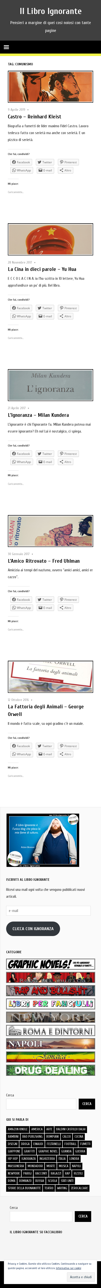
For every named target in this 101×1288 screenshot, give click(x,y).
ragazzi (56, 1173)
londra (74, 1159)
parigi (27, 1173)
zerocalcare (79, 1188)
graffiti (29, 1151)
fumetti (85, 1144)
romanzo (25, 1181)
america (37, 1129)
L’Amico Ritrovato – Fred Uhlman (44, 561)
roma (11, 1181)
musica (63, 1166)
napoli (76, 1166)
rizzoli (78, 1173)
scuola (52, 1181)
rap (67, 1173)
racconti (41, 1173)
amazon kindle (18, 1129)
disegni (12, 1144)
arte (49, 1129)
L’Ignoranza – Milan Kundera (38, 415)
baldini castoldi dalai (71, 1129)
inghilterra (47, 1159)
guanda (66, 1151)
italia (62, 1159)
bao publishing (32, 1136)
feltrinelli (54, 1144)
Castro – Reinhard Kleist (34, 116)
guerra (80, 1151)
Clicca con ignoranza (33, 928)
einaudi (38, 1144)
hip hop (13, 1159)
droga (25, 1144)
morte (51, 1166)
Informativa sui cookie (68, 1268)
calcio (67, 1136)
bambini (13, 1136)
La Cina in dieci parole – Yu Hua (42, 269)
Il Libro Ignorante (51, 11)
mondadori (35, 1166)
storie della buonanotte (24, 1188)
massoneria (16, 1166)
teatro (49, 1188)
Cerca (10, 1095)
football (70, 1144)
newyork (14, 1173)
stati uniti (67, 1181)
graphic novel (48, 1151)
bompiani (52, 1136)
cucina (79, 1136)
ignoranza (29, 1159)
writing (62, 1188)
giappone (14, 1151)
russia (39, 1181)
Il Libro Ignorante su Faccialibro (36, 1232)
